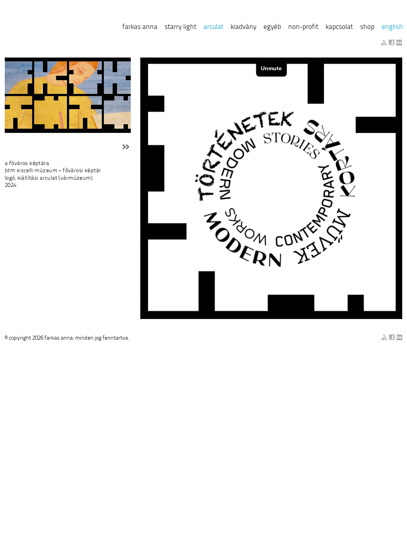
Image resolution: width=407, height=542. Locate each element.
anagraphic (46, 28)
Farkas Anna (139, 27)
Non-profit (303, 27)
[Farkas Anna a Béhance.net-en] (399, 42)
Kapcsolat (339, 27)
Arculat (213, 27)
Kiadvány (243, 27)
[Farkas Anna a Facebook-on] (391, 42)
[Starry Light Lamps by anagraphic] (384, 42)
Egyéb (272, 27)
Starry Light (180, 27)
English (392, 27)
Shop (367, 27)
